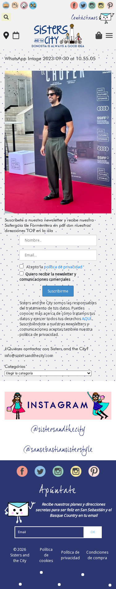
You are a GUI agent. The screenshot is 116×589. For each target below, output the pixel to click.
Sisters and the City (19, 557)
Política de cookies (46, 555)
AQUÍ (86, 318)
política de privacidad (63, 267)
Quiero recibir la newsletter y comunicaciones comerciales (47, 276)
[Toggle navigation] (109, 35)
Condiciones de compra (97, 555)
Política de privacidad (70, 555)
